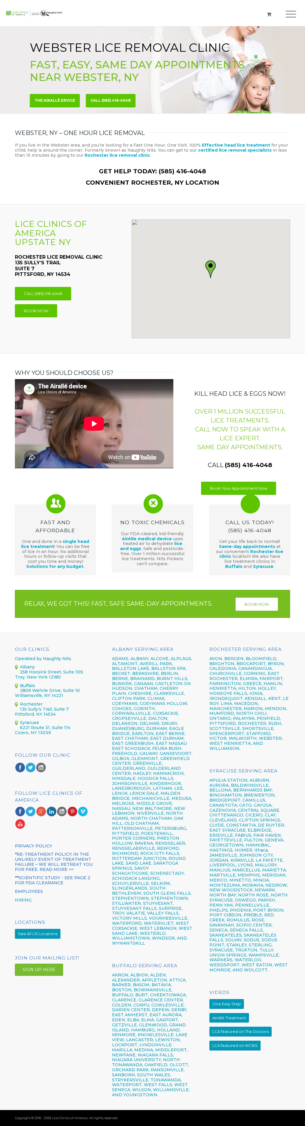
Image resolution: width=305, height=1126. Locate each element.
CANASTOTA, (223, 805)
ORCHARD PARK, (131, 1069)
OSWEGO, (246, 900)
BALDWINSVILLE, (250, 785)
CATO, (246, 805)
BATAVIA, (162, 984)
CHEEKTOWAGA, (168, 995)
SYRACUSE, (221, 950)
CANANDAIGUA (255, 668)
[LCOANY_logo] (34, 13)
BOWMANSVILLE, (153, 989)
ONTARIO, (220, 718)
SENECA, (218, 930)
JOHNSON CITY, (256, 855)
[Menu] (291, 19)
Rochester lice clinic (251, 554)
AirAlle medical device (147, 538)
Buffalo (234, 566)
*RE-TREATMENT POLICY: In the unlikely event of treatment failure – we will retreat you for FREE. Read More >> (54, 862)
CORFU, (141, 1005)
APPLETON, (155, 980)
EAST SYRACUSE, (228, 830)
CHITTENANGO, (226, 815)
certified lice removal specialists (235, 150)
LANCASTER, (140, 1039)
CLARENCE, (124, 1000)
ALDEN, (158, 975)
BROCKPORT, (251, 663)
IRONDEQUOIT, (227, 698)
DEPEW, (161, 1009)
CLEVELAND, (223, 820)
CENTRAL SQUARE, (259, 810)
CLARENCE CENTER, (161, 1000)
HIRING (23, 900)
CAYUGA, (263, 805)
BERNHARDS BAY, (253, 790)
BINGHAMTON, (226, 795)
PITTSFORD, (223, 723)
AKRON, (120, 975)
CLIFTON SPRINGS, (260, 820)
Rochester (31, 704)
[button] (210, 269)
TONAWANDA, (166, 1080)
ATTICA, (177, 980)
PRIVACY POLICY (33, 846)
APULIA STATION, (228, 780)
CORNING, (255, 673)
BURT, (142, 995)
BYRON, (276, 663)
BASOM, (141, 984)
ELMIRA (248, 678)
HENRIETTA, (223, 688)
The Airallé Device (55, 100)
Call (240, 465)
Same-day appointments (247, 546)
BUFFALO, (123, 995)
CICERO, (254, 815)
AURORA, (219, 785)
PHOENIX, (241, 910)
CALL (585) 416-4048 (111, 100)
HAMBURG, (143, 1030)
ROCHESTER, (252, 723)
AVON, (216, 658)
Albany (27, 667)
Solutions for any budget (54, 566)
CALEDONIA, (223, 668)
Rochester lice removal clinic (117, 155)
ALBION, (139, 975)
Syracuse (263, 566)
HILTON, (247, 688)
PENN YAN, (221, 905)
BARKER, (122, 984)
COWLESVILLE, (168, 1005)
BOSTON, (122, 989)
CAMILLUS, (254, 800)
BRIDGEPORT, (225, 800)
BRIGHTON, (222, 663)
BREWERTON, (260, 795)
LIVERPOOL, (223, 865)
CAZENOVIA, (223, 810)
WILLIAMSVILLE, (171, 1089)
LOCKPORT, (125, 1045)
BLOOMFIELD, (261, 658)
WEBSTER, (271, 738)
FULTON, (254, 840)
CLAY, (270, 815)
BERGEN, (234, 658)
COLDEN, (122, 1005)
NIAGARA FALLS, (156, 1055)
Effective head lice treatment (236, 145)
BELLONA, (220, 790)
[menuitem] (291, 19)
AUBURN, (260, 780)
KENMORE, (124, 1034)
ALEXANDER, (126, 980)
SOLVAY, (233, 940)
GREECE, (253, 683)
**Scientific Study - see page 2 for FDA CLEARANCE (52, 880)
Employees (29, 891)
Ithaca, (261, 850)
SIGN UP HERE (39, 969)
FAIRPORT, (271, 678)
